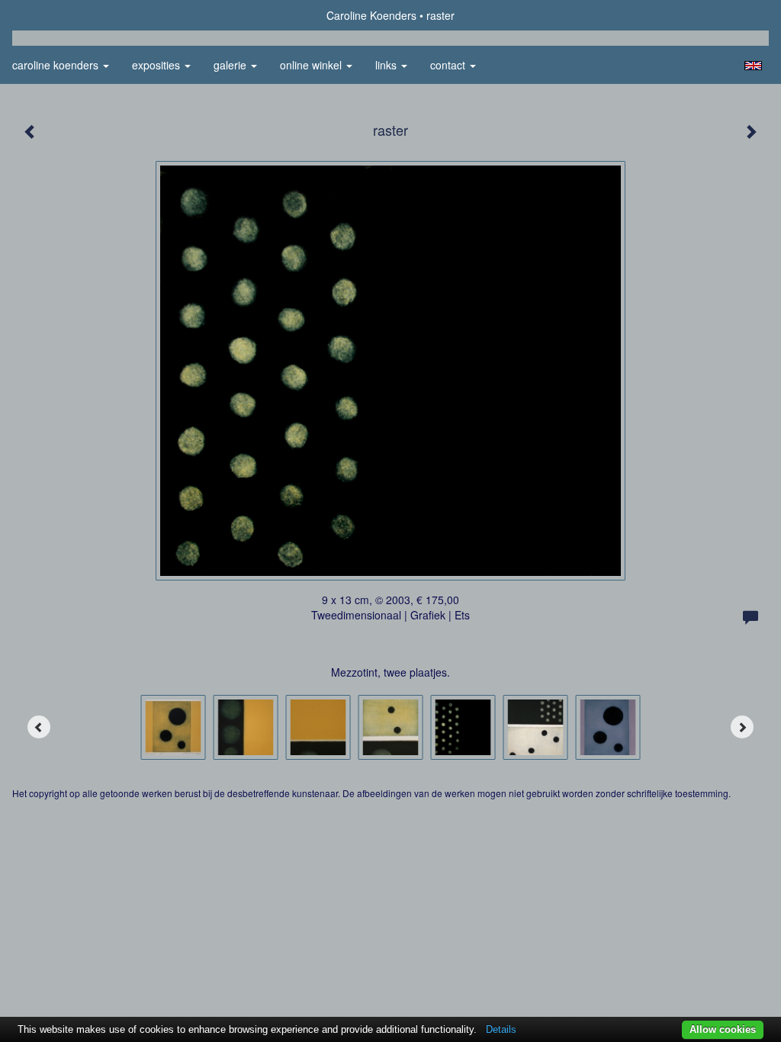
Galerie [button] (231, 64)
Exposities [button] (157, 64)
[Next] (742, 727)
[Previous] (38, 727)
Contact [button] (449, 64)
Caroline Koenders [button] (56, 64)
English (753, 65)
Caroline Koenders (371, 15)
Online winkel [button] (312, 64)
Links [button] (387, 64)
